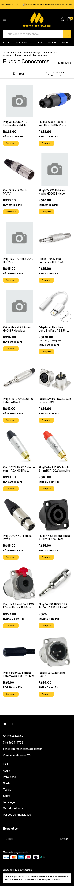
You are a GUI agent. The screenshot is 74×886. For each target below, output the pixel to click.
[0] (69, 19)
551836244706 (13, 736)
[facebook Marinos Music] (12, 724)
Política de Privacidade (17, 814)
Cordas (38, 42)
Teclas (52, 42)
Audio (6, 42)
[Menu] (4, 19)
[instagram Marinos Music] (4, 724)
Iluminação (9, 802)
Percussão (21, 42)
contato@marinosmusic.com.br (22, 749)
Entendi (56, 879)
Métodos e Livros (13, 808)
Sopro (65, 42)
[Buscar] (67, 34)
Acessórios (26, 52)
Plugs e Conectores (44, 52)
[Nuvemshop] (17, 870)
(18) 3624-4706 (13, 742)
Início (6, 52)
